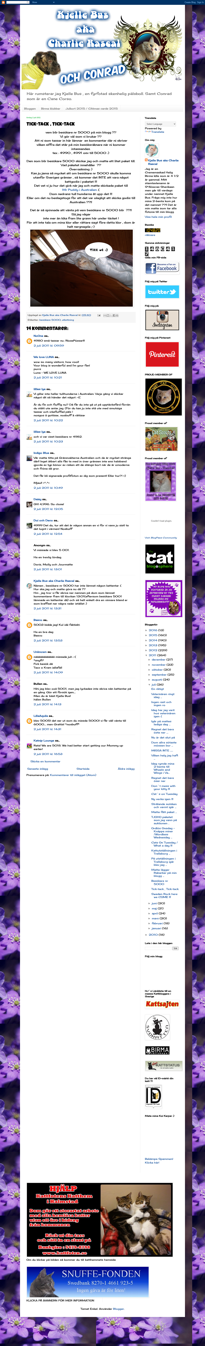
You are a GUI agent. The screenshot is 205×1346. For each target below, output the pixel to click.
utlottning (68, 319)
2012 (153, 650)
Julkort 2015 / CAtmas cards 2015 (92, 108)
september (160, 674)
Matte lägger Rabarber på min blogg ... (164, 872)
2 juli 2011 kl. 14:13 (47, 704)
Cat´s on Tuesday (164, 794)
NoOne (38, 335)
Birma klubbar (50, 108)
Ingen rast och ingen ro (161, 703)
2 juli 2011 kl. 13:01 (48, 569)
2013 (153, 645)
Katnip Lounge (44, 740)
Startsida (83, 768)
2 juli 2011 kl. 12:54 (48, 533)
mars (156, 918)
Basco (38, 620)
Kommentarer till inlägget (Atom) (73, 775)
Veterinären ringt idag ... (162, 695)
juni (155, 903)
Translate (157, 131)
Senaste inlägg (37, 768)
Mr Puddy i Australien (79, 189)
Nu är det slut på (163, 737)
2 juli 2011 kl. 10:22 (48, 420)
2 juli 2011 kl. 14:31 (47, 729)
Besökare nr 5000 (159, 882)
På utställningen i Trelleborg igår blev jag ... (163, 861)
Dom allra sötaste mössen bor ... (163, 744)
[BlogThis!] (108, 315)
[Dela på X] (111, 315)
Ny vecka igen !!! (162, 799)
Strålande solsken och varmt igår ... (164, 805)
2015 (153, 635)
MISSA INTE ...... (162, 750)
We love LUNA (44, 357)
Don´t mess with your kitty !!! (163, 787)
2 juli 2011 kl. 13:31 (48, 608)
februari (158, 923)
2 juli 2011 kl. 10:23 (48, 441)
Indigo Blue (41, 452)
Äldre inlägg (126, 768)
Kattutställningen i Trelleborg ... (164, 852)
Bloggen (30, 108)
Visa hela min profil (158, 216)
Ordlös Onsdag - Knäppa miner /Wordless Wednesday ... (163, 833)
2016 (153, 630)
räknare (150, 235)
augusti (157, 679)
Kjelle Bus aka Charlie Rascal (54, 580)
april (155, 913)
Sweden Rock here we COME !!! (164, 895)
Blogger (118, 1308)
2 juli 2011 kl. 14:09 (48, 672)
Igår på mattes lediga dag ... (161, 723)
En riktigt (157, 688)
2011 (153, 655)
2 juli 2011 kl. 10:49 (48, 487)
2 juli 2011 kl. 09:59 (49, 345)
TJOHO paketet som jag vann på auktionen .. (164, 820)
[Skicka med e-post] (105, 315)
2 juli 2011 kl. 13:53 (48, 640)
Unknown (40, 651)
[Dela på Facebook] (114, 315)
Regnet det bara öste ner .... (162, 731)
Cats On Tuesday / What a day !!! (164, 844)
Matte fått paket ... (164, 812)
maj (155, 908)
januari (157, 928)
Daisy (37, 499)
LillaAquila (41, 715)
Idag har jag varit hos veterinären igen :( (163, 713)
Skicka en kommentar (45, 761)
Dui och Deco (43, 520)
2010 (154, 934)
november (159, 664)
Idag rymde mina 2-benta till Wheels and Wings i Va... (162, 768)
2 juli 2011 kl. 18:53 (48, 754)
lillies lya (39, 389)
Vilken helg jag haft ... (164, 757)
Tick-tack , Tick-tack (165, 889)
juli (154, 684)
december (159, 659)
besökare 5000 (50, 319)
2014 (153, 640)
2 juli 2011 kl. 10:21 (48, 377)
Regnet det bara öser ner (162, 779)
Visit (161, 537)
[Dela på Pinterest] (117, 315)
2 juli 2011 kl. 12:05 (48, 509)
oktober (158, 669)
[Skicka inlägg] (98, 315)
